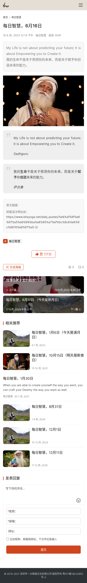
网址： (12, 531)
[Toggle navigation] (80, 5)
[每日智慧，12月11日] (16, 458)
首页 (5, 17)
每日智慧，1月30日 (18, 378)
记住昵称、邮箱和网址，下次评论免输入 (33, 539)
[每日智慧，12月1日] (16, 435)
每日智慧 (41, 35)
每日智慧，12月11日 (47, 453)
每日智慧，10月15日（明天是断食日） (58, 357)
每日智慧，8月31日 (47, 407)
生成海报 (15, 267)
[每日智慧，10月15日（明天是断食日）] (16, 361)
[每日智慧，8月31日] (16, 412)
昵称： (13, 511)
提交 (43, 549)
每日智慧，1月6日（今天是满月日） (56, 334)
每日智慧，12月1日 (46, 429)
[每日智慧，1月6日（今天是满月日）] (16, 338)
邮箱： (13, 521)
